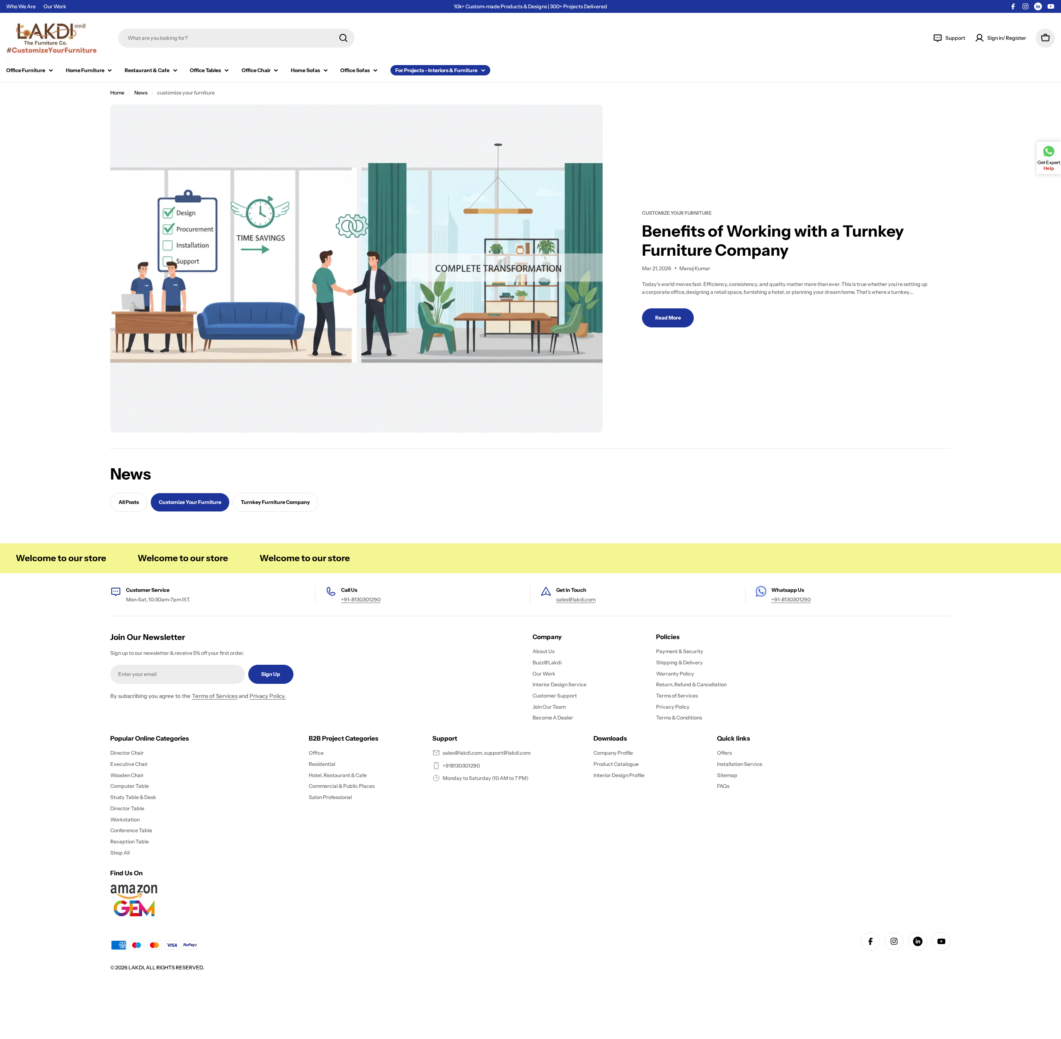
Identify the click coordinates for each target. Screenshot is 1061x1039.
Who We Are (21, 6)
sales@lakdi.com (576, 599)
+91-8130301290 (360, 599)
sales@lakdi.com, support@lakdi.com (486, 753)
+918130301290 (461, 766)
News (141, 93)
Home (117, 93)
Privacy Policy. (268, 696)
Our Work (55, 6)
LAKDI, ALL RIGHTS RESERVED (165, 967)
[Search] (343, 38)
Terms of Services (214, 696)
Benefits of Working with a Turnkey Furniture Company (773, 240)
